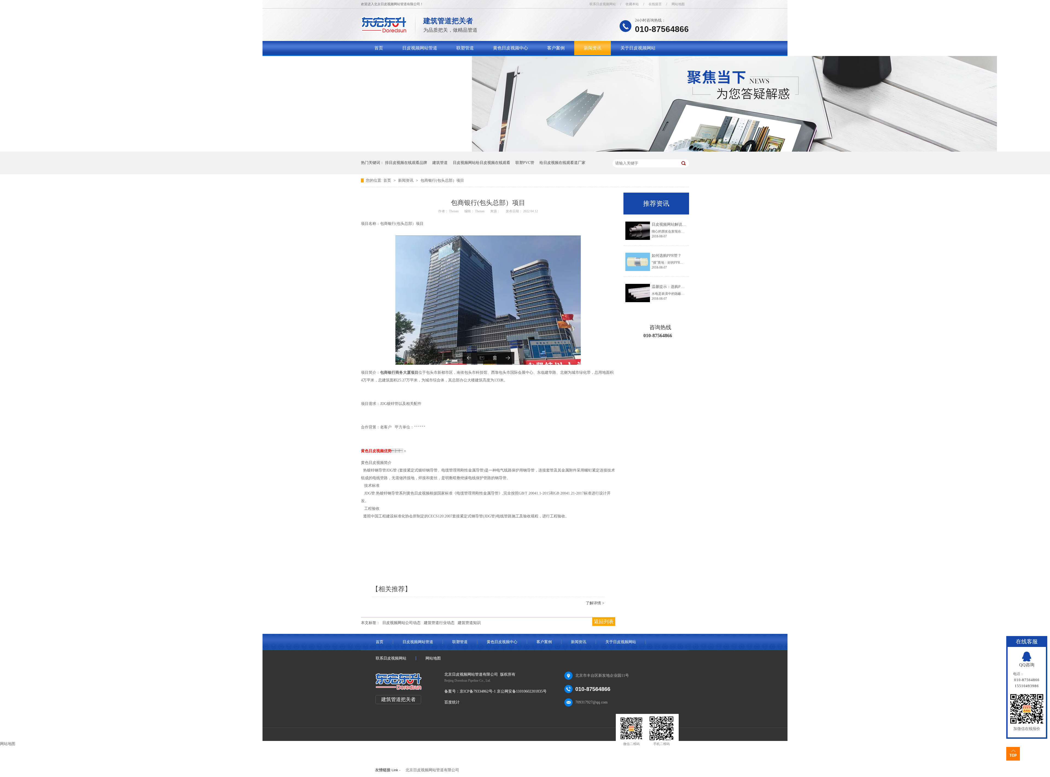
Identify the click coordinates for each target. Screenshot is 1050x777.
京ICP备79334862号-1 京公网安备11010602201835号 (503, 691)
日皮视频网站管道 (419, 48)
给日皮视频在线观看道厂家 (562, 163)
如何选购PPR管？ (666, 256)
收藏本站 (632, 4)
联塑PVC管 (524, 163)
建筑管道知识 (469, 623)
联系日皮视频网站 (603, 4)
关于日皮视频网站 (637, 48)
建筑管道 (440, 163)
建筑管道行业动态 (439, 623)
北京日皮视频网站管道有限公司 (432, 770)
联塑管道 (465, 48)
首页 (378, 48)
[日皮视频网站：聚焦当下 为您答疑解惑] (734, 150)
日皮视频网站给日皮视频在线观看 (481, 163)
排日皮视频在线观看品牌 (406, 163)
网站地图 (678, 4)
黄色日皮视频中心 (510, 48)
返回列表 (604, 621)
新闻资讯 (592, 48)
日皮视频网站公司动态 (401, 623)
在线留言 (655, 4)
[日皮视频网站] (384, 31)
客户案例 (556, 48)
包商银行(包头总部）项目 (442, 180)
